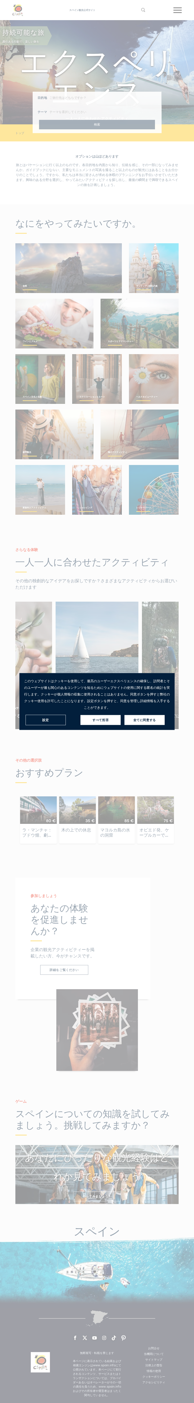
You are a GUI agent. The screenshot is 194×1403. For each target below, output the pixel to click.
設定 (45, 720)
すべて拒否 (101, 720)
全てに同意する (144, 720)
